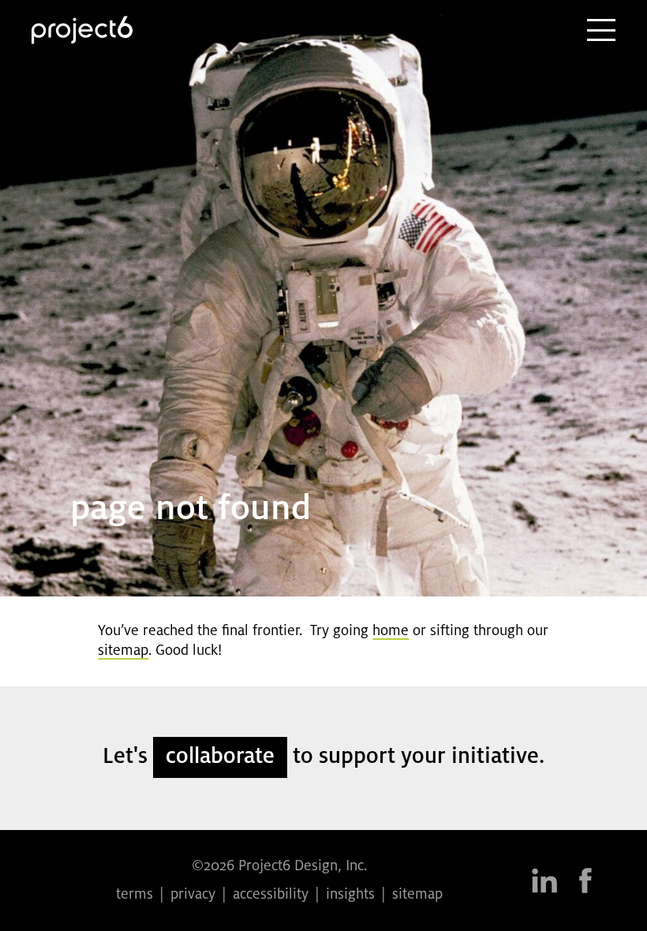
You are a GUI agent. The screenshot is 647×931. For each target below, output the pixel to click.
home (390, 631)
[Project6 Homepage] (82, 30)
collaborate (220, 757)
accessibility (271, 895)
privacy (192, 895)
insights (350, 895)
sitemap (123, 651)
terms (134, 895)
